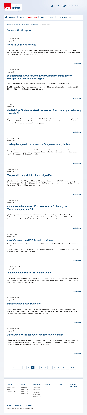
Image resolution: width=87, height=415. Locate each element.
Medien (51, 17)
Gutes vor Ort (24, 389)
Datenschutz (18, 405)
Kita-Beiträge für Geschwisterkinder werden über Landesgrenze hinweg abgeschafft (44, 112)
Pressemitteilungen (12, 387)
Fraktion (43, 17)
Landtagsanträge (11, 391)
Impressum (29, 405)
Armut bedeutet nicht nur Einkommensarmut (29, 272)
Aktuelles (12, 17)
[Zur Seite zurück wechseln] (20, 367)
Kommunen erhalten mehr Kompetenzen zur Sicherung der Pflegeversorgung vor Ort (37, 208)
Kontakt (9, 405)
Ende (72, 368)
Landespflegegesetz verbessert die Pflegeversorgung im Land (39, 144)
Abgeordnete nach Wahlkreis (37, 395)
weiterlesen (77, 63)
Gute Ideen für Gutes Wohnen (24, 394)
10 (63, 368)
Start (14, 368)
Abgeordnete (32, 17)
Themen (22, 17)
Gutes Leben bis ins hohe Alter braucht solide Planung (35, 334)
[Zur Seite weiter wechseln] (67, 367)
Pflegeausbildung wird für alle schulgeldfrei (29, 175)
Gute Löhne (23, 387)
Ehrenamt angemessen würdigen (24, 303)
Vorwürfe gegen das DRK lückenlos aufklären (30, 240)
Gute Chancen (24, 391)
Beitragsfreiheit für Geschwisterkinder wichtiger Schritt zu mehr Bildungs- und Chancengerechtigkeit (39, 77)
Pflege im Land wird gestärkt (21, 44)
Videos (8, 389)
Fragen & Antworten (64, 17)
